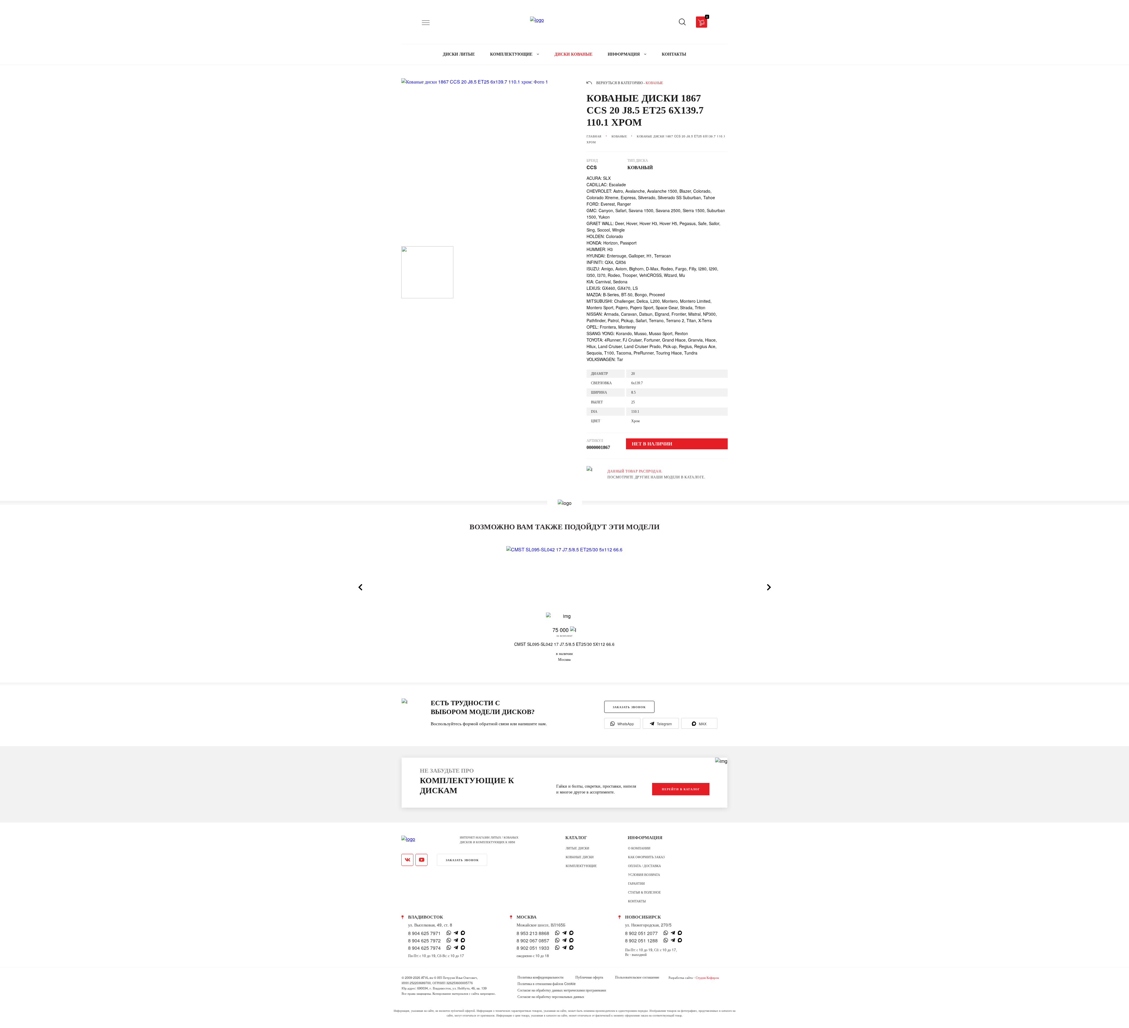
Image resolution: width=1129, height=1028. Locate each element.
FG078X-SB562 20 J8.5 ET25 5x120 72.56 (951, 644)
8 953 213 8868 (533, 933)
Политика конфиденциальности (540, 977)
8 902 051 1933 (533, 948)
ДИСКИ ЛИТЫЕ (459, 54)
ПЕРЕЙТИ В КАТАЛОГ (681, 789)
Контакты (637, 901)
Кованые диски (580, 856)
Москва (527, 917)
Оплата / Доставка (644, 865)
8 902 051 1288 (641, 941)
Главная (594, 136)
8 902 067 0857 (533, 941)
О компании (639, 848)
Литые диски (577, 848)
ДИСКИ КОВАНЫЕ (573, 54)
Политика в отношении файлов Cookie (546, 983)
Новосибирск (643, 917)
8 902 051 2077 (641, 933)
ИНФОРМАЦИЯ (624, 54)
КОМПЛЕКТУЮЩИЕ (512, 54)
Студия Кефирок (707, 977)
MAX (703, 723)
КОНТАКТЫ (674, 54)
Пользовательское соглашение (637, 977)
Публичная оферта (589, 977)
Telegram (664, 723)
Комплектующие (581, 865)
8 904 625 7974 (424, 948)
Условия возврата (644, 874)
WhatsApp (625, 723)
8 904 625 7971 (424, 933)
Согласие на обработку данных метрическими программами (561, 990)
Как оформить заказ (646, 856)
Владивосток (425, 917)
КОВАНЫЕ (619, 136)
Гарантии (636, 883)
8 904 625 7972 (424, 941)
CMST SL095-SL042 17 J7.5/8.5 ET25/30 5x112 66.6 (564, 644)
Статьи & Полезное (644, 892)
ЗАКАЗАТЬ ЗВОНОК (629, 707)
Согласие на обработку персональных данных (550, 996)
